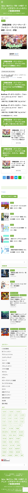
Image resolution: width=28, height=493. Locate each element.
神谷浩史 (4, 448)
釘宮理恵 (10, 455)
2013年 (15, 418)
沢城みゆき (4, 445)
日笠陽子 (18, 438)
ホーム (5, 474)
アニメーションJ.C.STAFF (15, 425)
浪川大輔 (12, 445)
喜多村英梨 (13, 431)
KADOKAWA (4, 425)
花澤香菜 (4, 452)
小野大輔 (4, 438)
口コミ (4, 191)
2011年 (3, 418)
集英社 (16, 455)
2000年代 (18, 411)
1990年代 (11, 411)
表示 (16, 54)
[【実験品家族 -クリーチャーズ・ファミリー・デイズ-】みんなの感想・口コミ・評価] (16, 177)
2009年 (15, 415)
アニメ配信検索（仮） (18, 475)
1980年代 (4, 411)
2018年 (21, 421)
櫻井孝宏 (17, 442)
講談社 (3, 455)
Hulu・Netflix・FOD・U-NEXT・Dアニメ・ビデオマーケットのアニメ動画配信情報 (14, 8)
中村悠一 (4, 428)
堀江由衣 (21, 431)
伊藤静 (17, 428)
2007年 (3, 415)
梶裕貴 (10, 442)
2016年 (9, 421)
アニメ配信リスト (20, 474)
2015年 (3, 421)
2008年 (9, 415)
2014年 (21, 418)
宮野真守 (21, 435)
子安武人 (4, 435)
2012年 (9, 418)
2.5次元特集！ (8, 475)
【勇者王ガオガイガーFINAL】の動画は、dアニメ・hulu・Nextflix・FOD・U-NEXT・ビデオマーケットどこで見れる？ (18, 301)
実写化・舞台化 (12, 435)
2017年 (15, 421)
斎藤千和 (11, 438)
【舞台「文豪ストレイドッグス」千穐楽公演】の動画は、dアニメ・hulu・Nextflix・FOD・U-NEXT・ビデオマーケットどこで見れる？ (18, 318)
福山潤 (10, 448)
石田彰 (18, 445)
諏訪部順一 (18, 452)
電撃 (22, 455)
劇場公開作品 (5, 431)
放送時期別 (11, 474)
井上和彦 (11, 428)
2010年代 (22, 415)
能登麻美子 (17, 448)
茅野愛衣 (11, 452)
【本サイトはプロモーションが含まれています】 (14, 486)
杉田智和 (4, 442)
